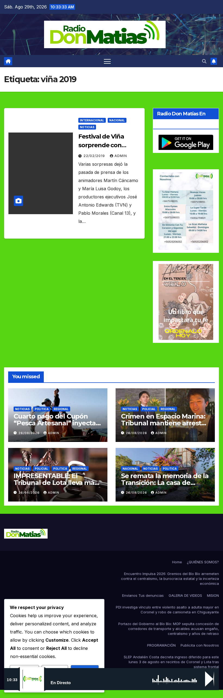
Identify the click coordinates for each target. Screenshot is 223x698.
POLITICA (42, 409)
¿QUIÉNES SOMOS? (203, 562)
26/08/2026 (29, 433)
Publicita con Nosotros (200, 645)
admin (120, 156)
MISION (213, 595)
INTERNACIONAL (92, 120)
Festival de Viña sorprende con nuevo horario (101, 145)
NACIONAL (117, 120)
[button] (204, 61)
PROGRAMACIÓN (161, 645)
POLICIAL (149, 409)
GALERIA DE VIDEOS (185, 595)
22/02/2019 (94, 156)
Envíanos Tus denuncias (143, 595)
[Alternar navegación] (107, 61)
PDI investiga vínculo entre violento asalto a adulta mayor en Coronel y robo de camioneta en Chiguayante (167, 609)
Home (177, 562)
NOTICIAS (87, 127)
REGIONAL (61, 409)
